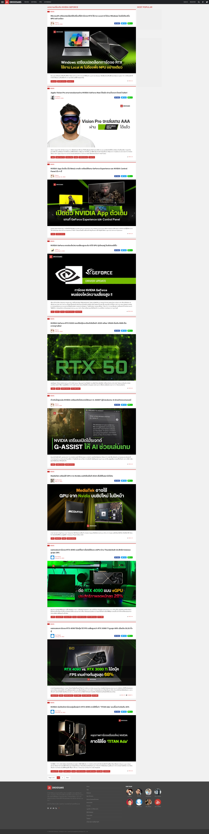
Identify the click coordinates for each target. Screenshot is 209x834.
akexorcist (139, 806)
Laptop (53, 388)
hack (52, 311)
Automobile (47, 2)
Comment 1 (130, 695)
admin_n (57, 249)
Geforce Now (69, 157)
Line (131, 23)
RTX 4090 (100, 617)
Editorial (34, 2)
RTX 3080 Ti (78, 695)
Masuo (57, 22)
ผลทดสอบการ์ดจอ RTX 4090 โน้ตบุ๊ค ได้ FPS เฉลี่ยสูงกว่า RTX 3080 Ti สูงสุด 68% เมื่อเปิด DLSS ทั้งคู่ (92, 629)
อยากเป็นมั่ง (158, 806)
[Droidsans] (13, 2)
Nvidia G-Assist (60, 464)
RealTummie (58, 480)
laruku (129, 806)
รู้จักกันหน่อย (90, 812)
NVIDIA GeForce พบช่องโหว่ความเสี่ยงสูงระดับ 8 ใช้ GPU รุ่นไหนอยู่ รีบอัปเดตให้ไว (84, 245)
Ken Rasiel (58, 556)
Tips (40, 2)
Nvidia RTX (78, 311)
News (52, 11)
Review (26, 2)
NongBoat (57, 96)
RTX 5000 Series (76, 388)
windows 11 (70, 81)
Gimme (139, 796)
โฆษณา (89, 818)
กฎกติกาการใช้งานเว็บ (92, 809)
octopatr (130, 796)
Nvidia (75, 157)
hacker (57, 311)
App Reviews (90, 796)
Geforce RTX (68, 617)
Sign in (186, 2)
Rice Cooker (158, 796)
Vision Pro (91, 157)
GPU (52, 538)
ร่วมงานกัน (89, 815)
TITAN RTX (106, 771)
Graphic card (67, 771)
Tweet (124, 23)
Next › (67, 777)
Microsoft (53, 81)
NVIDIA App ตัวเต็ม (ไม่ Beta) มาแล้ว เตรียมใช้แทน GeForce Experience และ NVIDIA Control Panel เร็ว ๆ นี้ (89, 170)
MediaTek (58, 538)
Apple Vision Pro (60, 157)
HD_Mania (148, 806)
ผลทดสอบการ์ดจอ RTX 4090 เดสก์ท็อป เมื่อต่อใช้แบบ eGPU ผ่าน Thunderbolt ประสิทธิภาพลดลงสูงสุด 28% (91, 551)
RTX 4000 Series (92, 617)
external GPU (59, 617)
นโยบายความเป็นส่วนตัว (93, 822)
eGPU (52, 617)
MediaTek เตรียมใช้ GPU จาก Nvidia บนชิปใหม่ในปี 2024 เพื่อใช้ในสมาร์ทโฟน (82, 475)
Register (193, 2)
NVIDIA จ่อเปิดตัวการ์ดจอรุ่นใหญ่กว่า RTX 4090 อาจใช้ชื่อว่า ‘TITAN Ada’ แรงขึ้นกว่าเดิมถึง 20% (90, 706)
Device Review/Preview (93, 799)
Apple (52, 157)
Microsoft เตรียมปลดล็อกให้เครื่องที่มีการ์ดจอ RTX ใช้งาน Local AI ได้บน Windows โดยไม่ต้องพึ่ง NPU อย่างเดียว (90, 17)
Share (118, 23)
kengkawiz (148, 796)
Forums (89, 805)
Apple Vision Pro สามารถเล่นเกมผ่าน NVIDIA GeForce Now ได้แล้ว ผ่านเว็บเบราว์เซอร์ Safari (89, 92)
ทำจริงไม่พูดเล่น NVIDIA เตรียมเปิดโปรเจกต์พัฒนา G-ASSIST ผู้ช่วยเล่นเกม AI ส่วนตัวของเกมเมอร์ (91, 399)
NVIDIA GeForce (62, 81)
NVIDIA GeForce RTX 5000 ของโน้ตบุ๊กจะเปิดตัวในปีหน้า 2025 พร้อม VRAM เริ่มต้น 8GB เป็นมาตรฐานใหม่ (88, 324)
